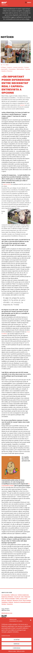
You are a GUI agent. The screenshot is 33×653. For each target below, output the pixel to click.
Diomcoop (27, 596)
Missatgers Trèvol (17, 600)
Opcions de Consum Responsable (22, 602)
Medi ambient (20, 69)
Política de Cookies (21, 651)
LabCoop (4, 600)
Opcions (27, 69)
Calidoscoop (14, 595)
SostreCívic (10, 604)
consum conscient (18, 67)
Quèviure (4, 604)
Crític (22, 596)
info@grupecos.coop (7, 613)
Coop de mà (17, 596)
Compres (9, 67)
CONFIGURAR (16, 648)
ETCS (3, 598)
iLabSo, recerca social (21, 598)
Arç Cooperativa (6, 595)
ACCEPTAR (16, 639)
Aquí (12, 17)
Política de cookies (12, 651)
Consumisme (12, 69)
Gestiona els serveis (6, 635)
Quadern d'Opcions (7, 71)
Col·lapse (3, 67)
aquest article (7, 184)
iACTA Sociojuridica (10, 598)
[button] (30, 620)
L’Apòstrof (9, 600)
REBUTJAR (16, 644)
